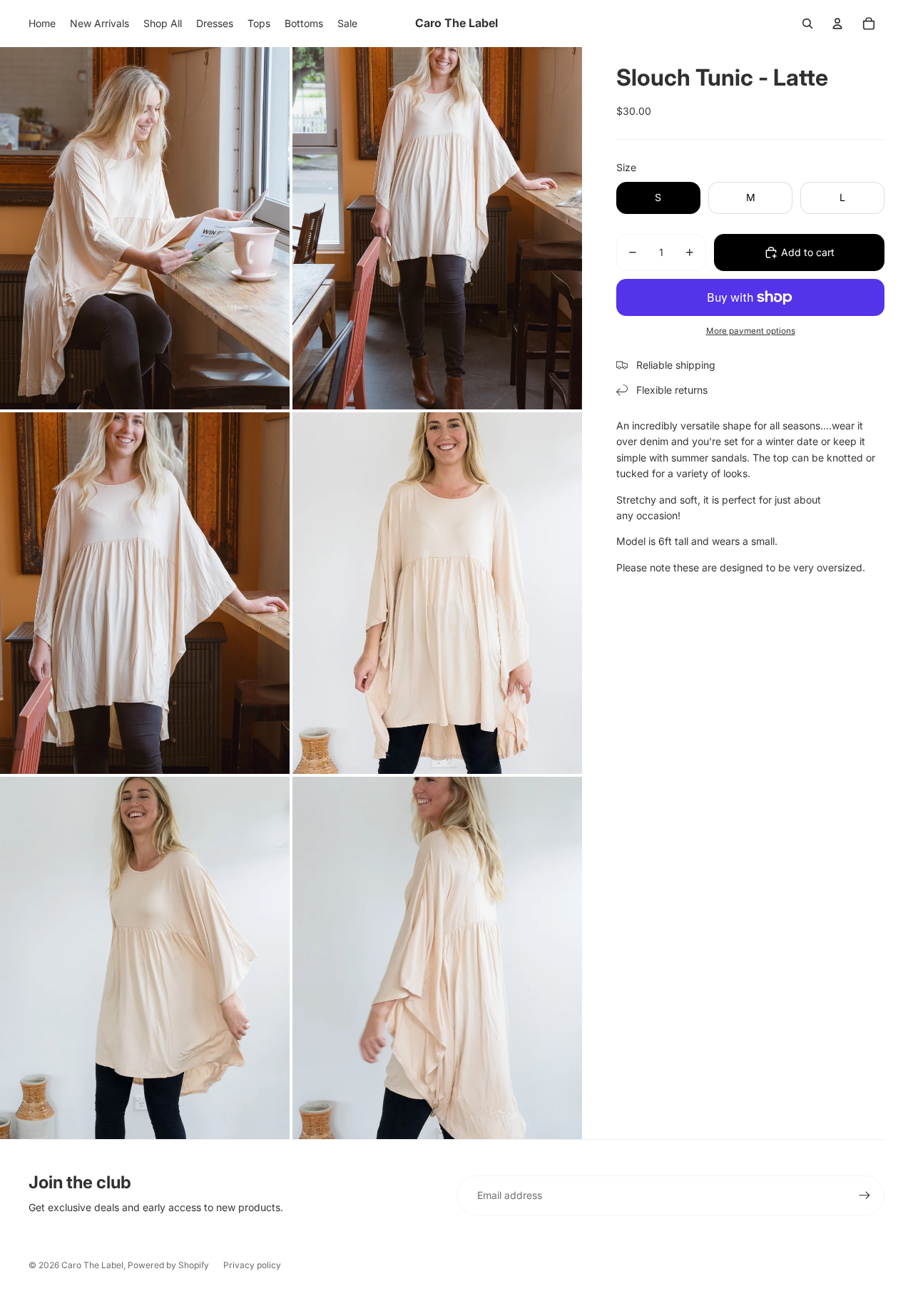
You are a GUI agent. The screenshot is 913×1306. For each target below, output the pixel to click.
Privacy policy (252, 1265)
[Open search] (807, 23)
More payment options (750, 331)
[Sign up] (864, 1195)
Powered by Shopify (168, 1265)
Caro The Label (92, 1265)
